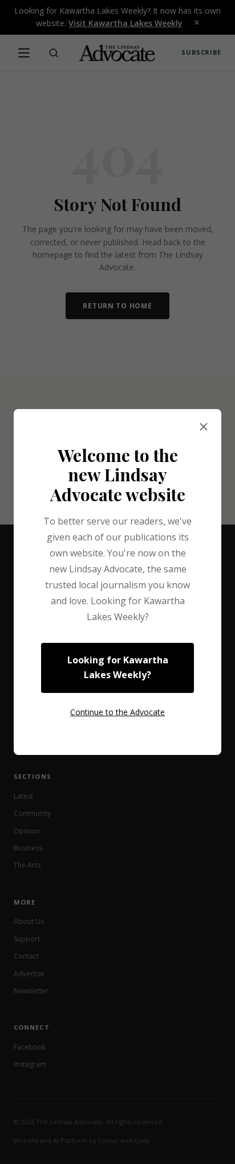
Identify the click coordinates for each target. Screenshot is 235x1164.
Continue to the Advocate (117, 712)
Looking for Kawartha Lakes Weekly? (117, 667)
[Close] (203, 427)
